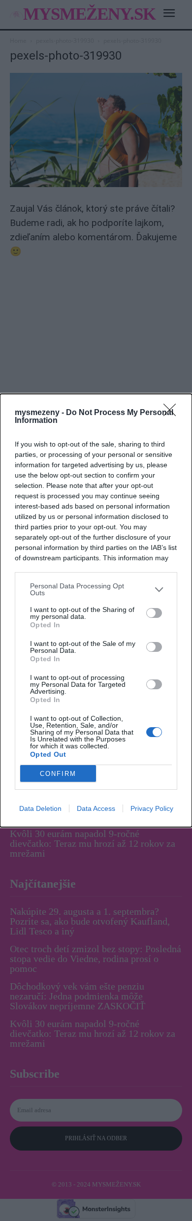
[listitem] (96, 589)
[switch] (154, 613)
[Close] (172, 413)
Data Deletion (40, 808)
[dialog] (96, 610)
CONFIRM (58, 773)
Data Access (96, 808)
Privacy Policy (151, 808)
